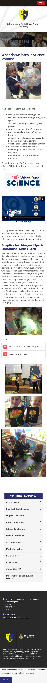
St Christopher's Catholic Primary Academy (23, 25)
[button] (23, 346)
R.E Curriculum (13, 502)
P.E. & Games (12, 555)
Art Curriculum (13, 542)
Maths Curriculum (15, 522)
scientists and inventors (30, 239)
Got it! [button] (6, 680)
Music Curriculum (14, 549)
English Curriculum (15, 515)
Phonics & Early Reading (17, 509)
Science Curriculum (15, 529)
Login (41, 3)
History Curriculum (15, 535)
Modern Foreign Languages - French (20, 577)
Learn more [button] (31, 673)
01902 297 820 (11, 614)
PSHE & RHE (11, 562)
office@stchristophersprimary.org (18, 617)
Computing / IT (13, 569)
